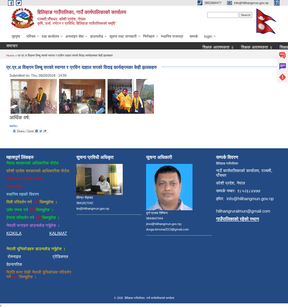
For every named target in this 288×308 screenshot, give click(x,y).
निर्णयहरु (149, 36)
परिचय (31, 36)
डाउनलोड (96, 36)
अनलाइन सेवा (74, 36)
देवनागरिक (14, 264)
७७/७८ (13, 126)
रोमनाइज (16, 256)
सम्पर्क (194, 36)
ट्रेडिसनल (59, 256)
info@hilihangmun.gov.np (250, 198)
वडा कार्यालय (50, 36)
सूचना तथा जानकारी (123, 36)
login (208, 36)
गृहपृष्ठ (16, 36)
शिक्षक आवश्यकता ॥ (214, 47)
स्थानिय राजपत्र (172, 36)
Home (10, 55)
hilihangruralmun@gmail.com (243, 211)
